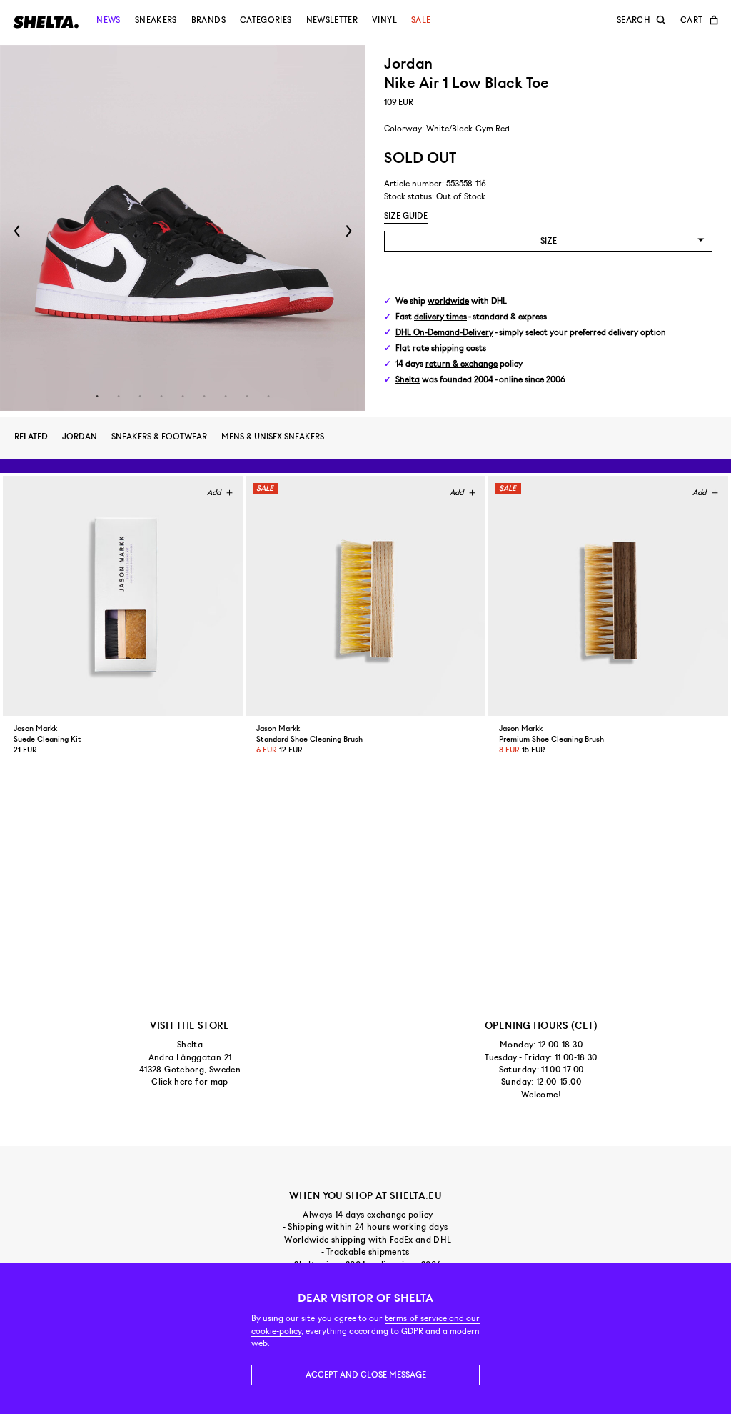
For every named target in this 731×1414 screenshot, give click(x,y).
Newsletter (332, 20)
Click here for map (189, 1082)
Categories (266, 20)
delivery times (440, 317)
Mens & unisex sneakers (272, 437)
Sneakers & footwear (159, 437)
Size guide (406, 216)
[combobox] (548, 241)
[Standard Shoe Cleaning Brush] (365, 596)
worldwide (448, 301)
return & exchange (461, 364)
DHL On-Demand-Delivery (444, 332)
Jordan (79, 437)
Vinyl (384, 20)
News (108, 20)
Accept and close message (366, 1375)
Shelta (407, 379)
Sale (420, 20)
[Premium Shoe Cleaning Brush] (608, 596)
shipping (447, 348)
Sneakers (156, 20)
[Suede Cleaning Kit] (123, 596)
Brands (208, 20)
